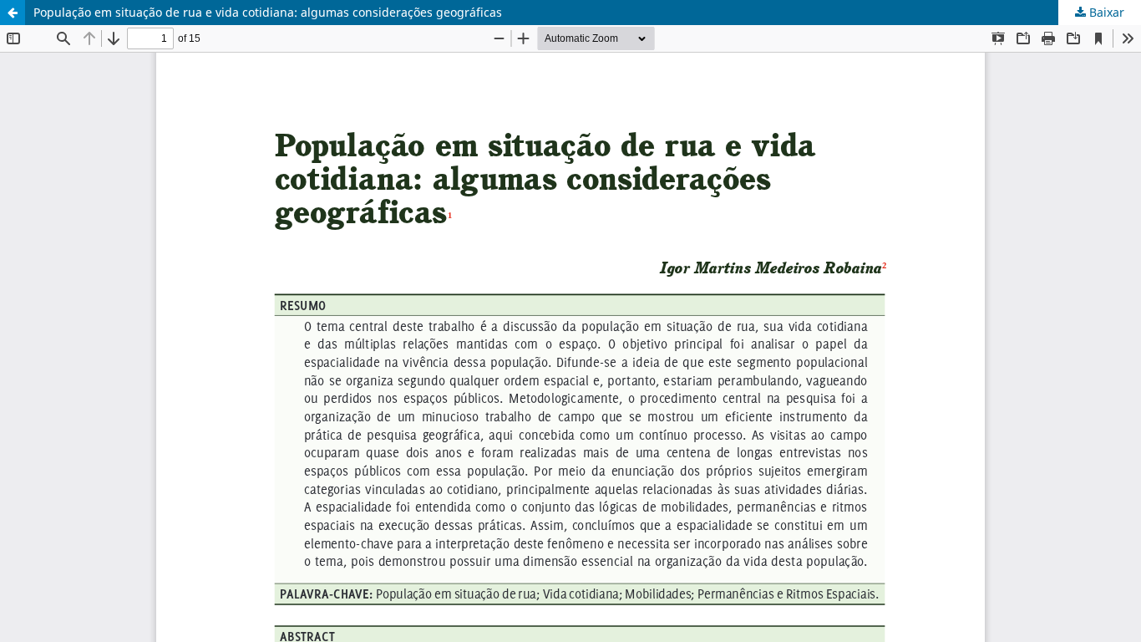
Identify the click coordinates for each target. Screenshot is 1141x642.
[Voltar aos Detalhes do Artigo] (12, 12)
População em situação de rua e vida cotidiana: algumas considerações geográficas (267, 12)
